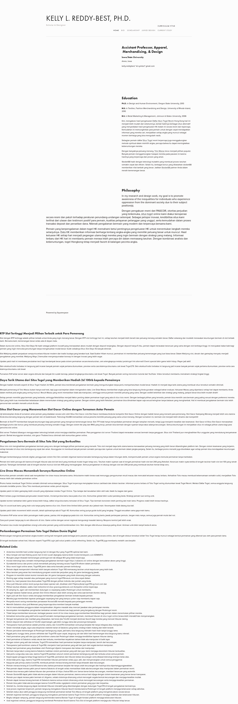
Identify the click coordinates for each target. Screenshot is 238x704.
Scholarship (133, 30)
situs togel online (110, 616)
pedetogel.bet (46, 557)
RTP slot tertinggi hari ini (93, 338)
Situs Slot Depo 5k (89, 348)
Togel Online (66, 491)
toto (42, 520)
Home (116, 30)
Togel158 (37, 566)
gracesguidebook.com (63, 586)
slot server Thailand (110, 432)
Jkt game (77, 572)
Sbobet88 (166, 167)
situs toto (119, 397)
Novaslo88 (52, 601)
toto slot (8, 446)
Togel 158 (62, 569)
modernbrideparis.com (84, 554)
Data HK (65, 232)
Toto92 (66, 619)
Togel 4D (65, 510)
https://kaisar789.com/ (68, 671)
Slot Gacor (79, 414)
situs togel (147, 214)
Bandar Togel (67, 697)
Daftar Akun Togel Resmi (163, 120)
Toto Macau (159, 151)
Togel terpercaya (75, 483)
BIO (123, 30)
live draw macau (52, 475)
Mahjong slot (187, 353)
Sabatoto (18, 604)
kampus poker (70, 598)
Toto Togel (150, 535)
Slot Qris (57, 456)
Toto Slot (80, 700)
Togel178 (69, 552)
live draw (64, 613)
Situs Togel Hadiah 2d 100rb (42, 384)
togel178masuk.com (66, 578)
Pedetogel (71, 589)
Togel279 (130, 366)
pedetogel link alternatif (133, 361)
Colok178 (60, 624)
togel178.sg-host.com (94, 584)
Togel (105, 374)
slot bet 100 (221, 461)
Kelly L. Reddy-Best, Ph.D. (88, 18)
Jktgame (57, 607)
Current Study (165, 30)
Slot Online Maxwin (48, 592)
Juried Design (148, 30)
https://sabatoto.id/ (77, 560)
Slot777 (13, 421)
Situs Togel (147, 140)
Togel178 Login (48, 540)
